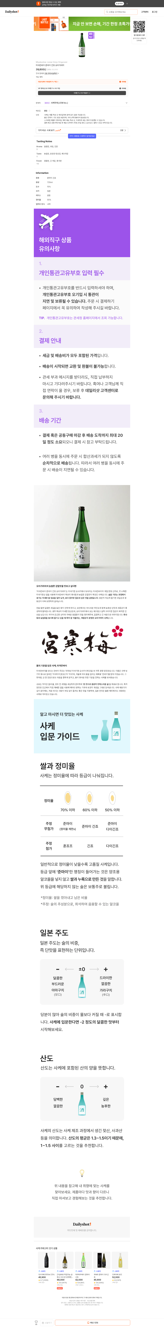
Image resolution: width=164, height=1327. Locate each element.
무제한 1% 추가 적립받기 (81, 93)
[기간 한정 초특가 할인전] (82, 24)
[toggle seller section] (126, 102)
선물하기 (48, 1323)
